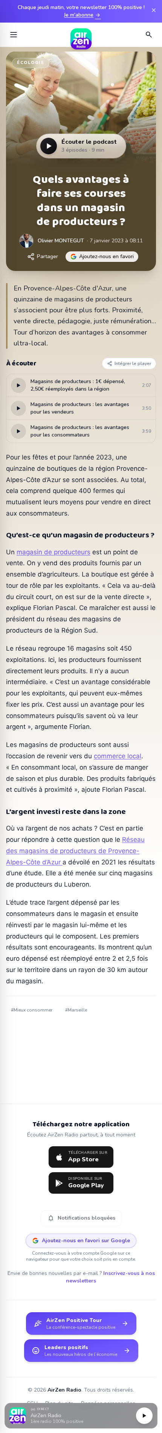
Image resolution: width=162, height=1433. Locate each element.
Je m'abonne (82, 15)
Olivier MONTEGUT (61, 240)
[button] (81, 1416)
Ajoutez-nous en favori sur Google (86, 1240)
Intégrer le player (133, 364)
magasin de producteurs (53, 552)
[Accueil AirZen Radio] (81, 34)
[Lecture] (144, 1415)
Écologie (30, 62)
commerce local (117, 756)
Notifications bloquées (81, 1218)
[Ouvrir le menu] (13, 34)
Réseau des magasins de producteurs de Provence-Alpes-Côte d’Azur (75, 851)
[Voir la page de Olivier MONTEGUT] (26, 241)
